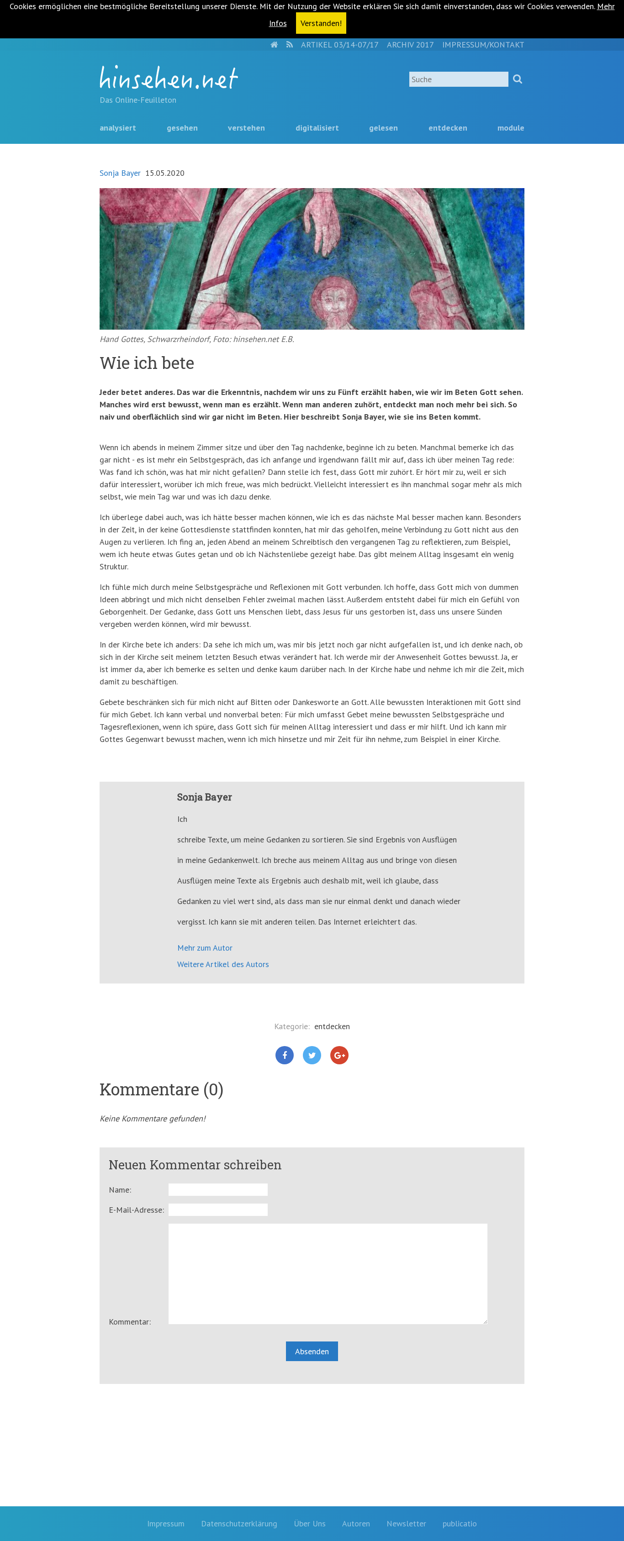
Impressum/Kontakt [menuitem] (483, 44)
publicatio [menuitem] (460, 1523)
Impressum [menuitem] (166, 1523)
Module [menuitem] (510, 127)
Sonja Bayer (120, 173)
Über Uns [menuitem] (310, 1523)
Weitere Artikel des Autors (223, 964)
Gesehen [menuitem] (182, 127)
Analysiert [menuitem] (118, 127)
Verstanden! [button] (321, 23)
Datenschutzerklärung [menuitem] (239, 1523)
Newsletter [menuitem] (406, 1523)
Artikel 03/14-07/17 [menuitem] (340, 44)
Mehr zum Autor (205, 947)
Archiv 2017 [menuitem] (410, 44)
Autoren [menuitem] (356, 1523)
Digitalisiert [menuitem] (317, 127)
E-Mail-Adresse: (136, 1209)
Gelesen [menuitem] (383, 127)
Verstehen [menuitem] (246, 127)
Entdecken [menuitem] (447, 127)
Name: (120, 1189)
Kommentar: (130, 1321)
